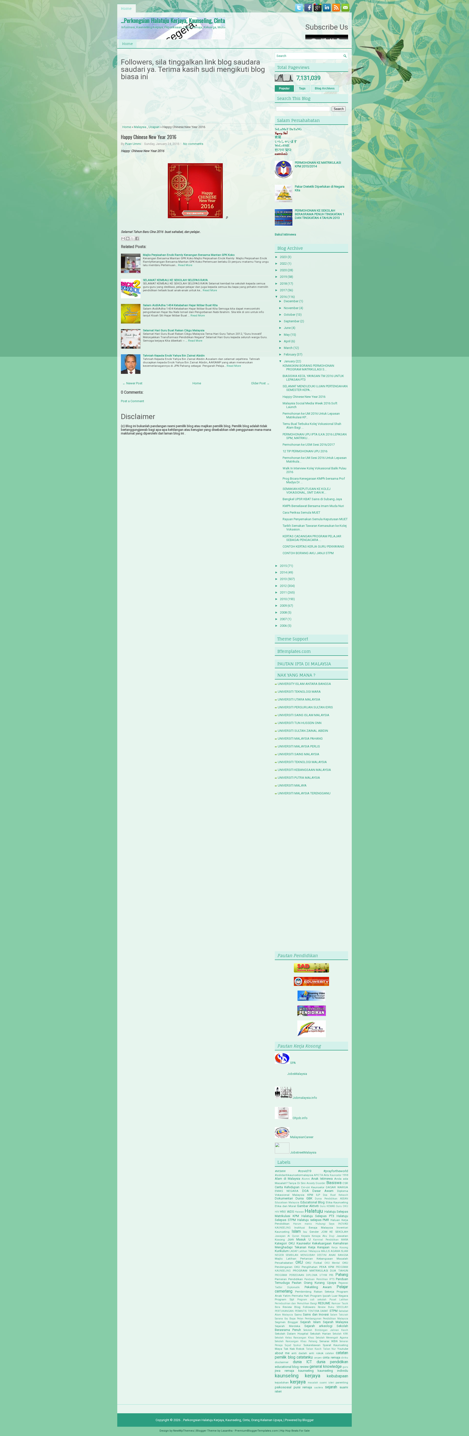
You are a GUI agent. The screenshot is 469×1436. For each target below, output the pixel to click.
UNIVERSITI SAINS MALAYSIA (298, 754)
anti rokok (316, 1353)
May (287, 334)
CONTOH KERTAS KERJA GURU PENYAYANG (313, 546)
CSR (345, 1183)
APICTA (318, 1175)
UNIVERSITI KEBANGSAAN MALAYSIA (304, 770)
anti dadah (299, 1353)
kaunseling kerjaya (297, 1376)
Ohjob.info (300, 1118)
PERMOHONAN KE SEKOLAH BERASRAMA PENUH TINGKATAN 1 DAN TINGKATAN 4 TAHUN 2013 (319, 214)
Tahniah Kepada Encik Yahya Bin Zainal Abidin (174, 355)
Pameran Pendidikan (289, 1279)
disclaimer (281, 1362)
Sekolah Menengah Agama (332, 1337)
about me (282, 1353)
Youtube (342, 1348)
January (289, 361)
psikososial (283, 1387)
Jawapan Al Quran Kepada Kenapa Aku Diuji (304, 1236)
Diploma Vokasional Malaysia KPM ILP (311, 1193)
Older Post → (260, 383)
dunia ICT (302, 1362)
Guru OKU (342, 1206)
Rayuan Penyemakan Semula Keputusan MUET (315, 519)
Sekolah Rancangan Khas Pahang (296, 1341)
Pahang (341, 1275)
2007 (283, 619)
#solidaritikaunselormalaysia (294, 1175)
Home (126, 8)
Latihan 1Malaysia (309, 1251)
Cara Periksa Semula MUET (301, 512)
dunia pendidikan (332, 1362)
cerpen (318, 1357)
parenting (342, 1382)
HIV (277, 1211)
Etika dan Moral (285, 1206)
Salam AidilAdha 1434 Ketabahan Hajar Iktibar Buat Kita (180, 305)
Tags (302, 88)
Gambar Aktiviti (308, 1206)
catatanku (305, 1357)
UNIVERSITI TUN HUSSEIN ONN (299, 723)
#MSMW (280, 1171)
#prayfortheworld (335, 1171)
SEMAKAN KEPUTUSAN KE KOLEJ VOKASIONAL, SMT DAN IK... (306, 490)
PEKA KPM (326, 1267)
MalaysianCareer (301, 1137)
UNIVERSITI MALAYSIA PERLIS (299, 746)
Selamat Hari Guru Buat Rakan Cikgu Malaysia (173, 330)
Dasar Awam (322, 1191)
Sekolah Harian (320, 1333)
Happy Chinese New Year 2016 (148, 136)
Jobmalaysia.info (305, 1098)
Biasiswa (333, 1183)
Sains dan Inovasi (316, 1314)
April (287, 341)
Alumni (306, 1178)
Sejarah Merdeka (287, 1326)
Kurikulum (282, 1251)
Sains (298, 1314)
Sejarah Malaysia (335, 1322)
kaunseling (306, 1370)
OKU (299, 1262)
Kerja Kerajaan (319, 1247)
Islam (296, 1231)
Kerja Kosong (339, 1247)
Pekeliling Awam (318, 1287)
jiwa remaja (284, 1370)
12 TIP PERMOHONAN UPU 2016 (305, 451)
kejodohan (282, 1382)
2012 (283, 586)
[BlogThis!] (127, 238)
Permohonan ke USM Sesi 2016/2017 (309, 444)
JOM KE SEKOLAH (334, 1231)
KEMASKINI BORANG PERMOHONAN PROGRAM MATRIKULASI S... (308, 367)
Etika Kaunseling (337, 1202)
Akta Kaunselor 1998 (336, 1175)
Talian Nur (329, 1348)
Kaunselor (304, 1243)
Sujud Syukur (293, 1345)
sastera (318, 1387)
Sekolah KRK (340, 1333)
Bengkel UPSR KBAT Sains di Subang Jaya (312, 499)
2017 (283, 290)
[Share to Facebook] (137, 238)
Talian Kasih (313, 1348)
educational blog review (292, 1367)
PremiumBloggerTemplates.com (256, 1430)
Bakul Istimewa (285, 234)
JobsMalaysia (297, 1074)
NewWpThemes (183, 1430)
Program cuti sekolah (312, 1299)
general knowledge (325, 1366)
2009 (283, 605)
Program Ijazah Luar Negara (329, 1295)
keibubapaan (337, 1376)
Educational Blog (312, 1202)
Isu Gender (311, 1231)
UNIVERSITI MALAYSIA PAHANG (300, 738)
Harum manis (302, 1223)
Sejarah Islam (310, 1322)
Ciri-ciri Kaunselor (313, 1187)
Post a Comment (132, 401)
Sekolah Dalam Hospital (291, 1333)
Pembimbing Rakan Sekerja (314, 1291)
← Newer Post (132, 383)
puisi (297, 1387)
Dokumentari (284, 1198)
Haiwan (299, 1211)
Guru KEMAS (327, 1206)
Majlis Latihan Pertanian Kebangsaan (304, 1258)
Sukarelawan (311, 1345)
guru (345, 1367)
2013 (283, 579)
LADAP (293, 1251)
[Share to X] (132, 238)
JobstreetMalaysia (303, 1152)
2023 (283, 257)
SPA (293, 1063)
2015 (283, 566)
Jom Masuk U (299, 1239)
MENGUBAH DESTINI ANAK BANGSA (324, 1255)
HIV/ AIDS (287, 1211)
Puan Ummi (133, 144)
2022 (283, 263)
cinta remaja (331, 1357)
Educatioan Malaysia (287, 1202)
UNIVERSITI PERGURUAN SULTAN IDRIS (305, 707)
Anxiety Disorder (316, 1183)
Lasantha (227, 1430)
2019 (283, 277)
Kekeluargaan (321, 1243)
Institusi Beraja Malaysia (313, 1227)
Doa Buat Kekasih (335, 1195)
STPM (334, 1311)
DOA (305, 1191)
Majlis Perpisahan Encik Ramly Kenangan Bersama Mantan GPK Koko (188, 255)
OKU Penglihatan (306, 1267)
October (289, 314)
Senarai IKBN (328, 1341)
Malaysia (140, 127)
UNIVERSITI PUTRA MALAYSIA (299, 777)
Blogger (308, 1420)
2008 (283, 612)
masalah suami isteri (321, 1382)
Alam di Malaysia (287, 1178)
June (287, 328)
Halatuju (314, 1211)
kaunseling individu (333, 1370)
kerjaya (298, 1382)
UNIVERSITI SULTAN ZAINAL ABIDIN (303, 731)
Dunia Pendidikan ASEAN (331, 1198)
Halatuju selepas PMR (313, 1220)
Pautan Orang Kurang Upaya (314, 1283)
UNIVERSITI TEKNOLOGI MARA (299, 691)
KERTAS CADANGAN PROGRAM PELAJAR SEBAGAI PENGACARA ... (312, 538)
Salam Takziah (339, 1314)
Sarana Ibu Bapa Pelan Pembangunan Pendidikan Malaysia (311, 1318)
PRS (331, 1275)
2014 (283, 572)
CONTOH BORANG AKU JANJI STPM (308, 553)
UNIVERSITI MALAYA (292, 785)
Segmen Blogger (286, 1322)
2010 (283, 599)
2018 (283, 283)
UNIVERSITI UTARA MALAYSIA (299, 699)
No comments (193, 144)
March (288, 348)
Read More (185, 265)
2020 (283, 270)
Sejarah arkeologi (318, 1326)
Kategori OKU (285, 1243)
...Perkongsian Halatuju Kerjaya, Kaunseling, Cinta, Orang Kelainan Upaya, (198, 20)
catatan (329, 1353)
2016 (283, 297)
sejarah (331, 1387)
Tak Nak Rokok (294, 1348)
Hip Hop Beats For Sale (295, 1430)
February (290, 354)
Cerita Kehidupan (287, 1187)
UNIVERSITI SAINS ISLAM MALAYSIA (303, 715)
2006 (283, 625)
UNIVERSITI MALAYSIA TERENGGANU (304, 793)
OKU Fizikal (313, 1262)
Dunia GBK (304, 1198)
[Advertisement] (311, 874)
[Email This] (123, 238)
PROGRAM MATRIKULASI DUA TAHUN (320, 1270)
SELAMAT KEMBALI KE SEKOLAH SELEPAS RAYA (175, 280)
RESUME (324, 1303)
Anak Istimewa (322, 1178)
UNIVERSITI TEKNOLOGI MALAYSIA (302, 762)
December (291, 301)
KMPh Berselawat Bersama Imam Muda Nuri (313, 506)
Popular (284, 88)
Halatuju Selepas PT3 (317, 1216)
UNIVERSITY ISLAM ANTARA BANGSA (304, 684)
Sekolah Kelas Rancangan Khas (294, 1337)
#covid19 (304, 1171)
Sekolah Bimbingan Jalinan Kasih (325, 1330)
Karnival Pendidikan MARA (330, 1239)
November (291, 308)
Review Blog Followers (299, 1307)
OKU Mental (332, 1262)
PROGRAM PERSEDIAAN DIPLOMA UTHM (301, 1275)
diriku (344, 1357)
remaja (307, 1387)
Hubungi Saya (325, 1223)
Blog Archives (325, 88)
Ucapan (154, 127)
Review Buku (326, 1307)
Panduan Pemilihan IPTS (319, 1279)
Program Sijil (284, 1299)
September (291, 321)
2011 (283, 592)
